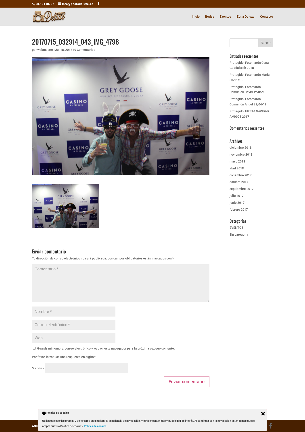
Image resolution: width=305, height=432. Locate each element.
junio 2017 (237, 202)
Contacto (266, 16)
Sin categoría (239, 234)
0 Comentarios (84, 49)
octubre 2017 (239, 182)
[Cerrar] (263, 414)
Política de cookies (95, 426)
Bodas (209, 16)
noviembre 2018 (241, 154)
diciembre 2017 (241, 175)
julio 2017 (237, 195)
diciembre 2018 (241, 147)
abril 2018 (237, 168)
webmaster (45, 49)
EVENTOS (236, 227)
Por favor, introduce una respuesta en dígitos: (64, 357)
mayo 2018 (237, 161)
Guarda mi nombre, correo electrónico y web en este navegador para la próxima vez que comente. (106, 348)
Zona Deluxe (246, 16)
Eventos (225, 16)
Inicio (196, 16)
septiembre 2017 (242, 189)
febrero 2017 (239, 209)
